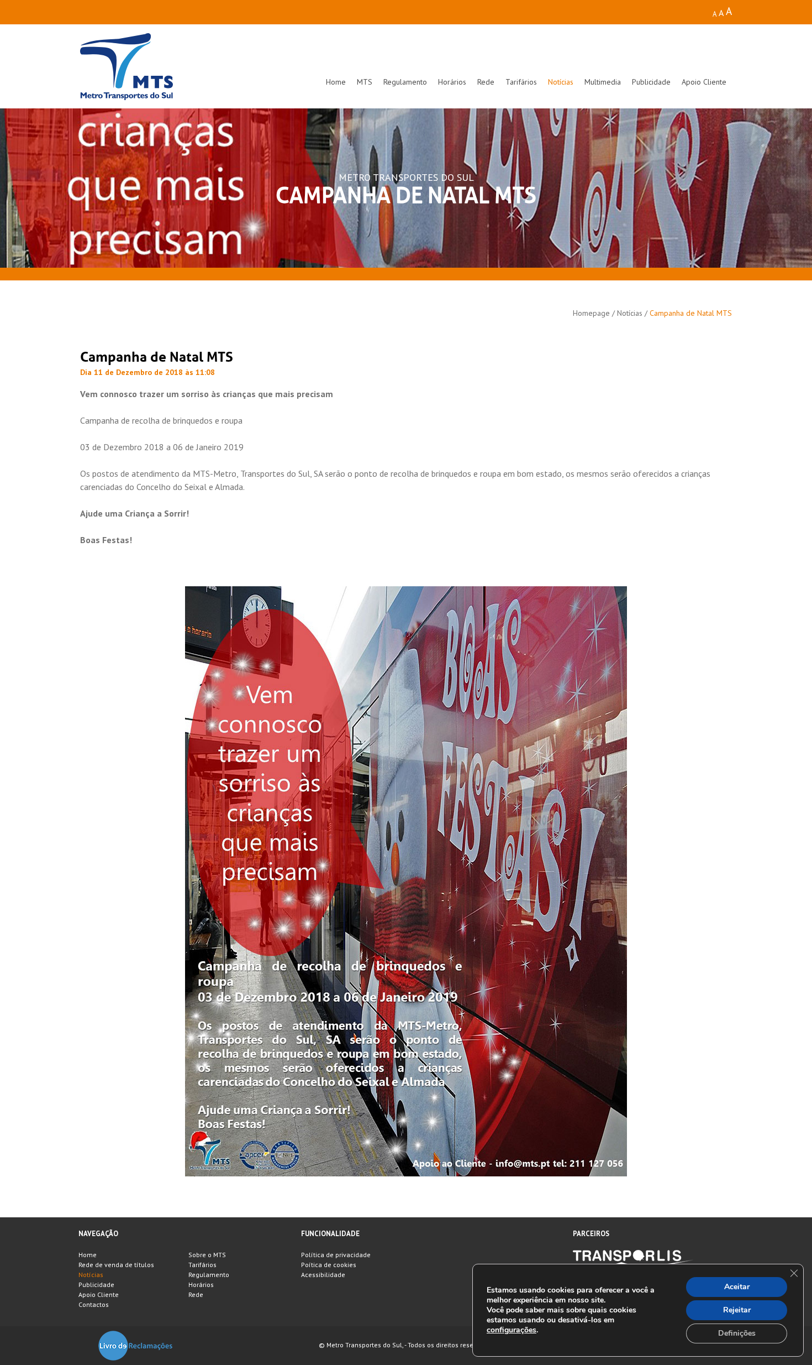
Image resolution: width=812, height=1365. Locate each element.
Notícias (560, 82)
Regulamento (405, 82)
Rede (485, 82)
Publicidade (651, 82)
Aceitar (737, 1286)
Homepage (591, 313)
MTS (364, 82)
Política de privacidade (336, 1255)
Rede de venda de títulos (116, 1264)
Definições (737, 1333)
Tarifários (521, 82)
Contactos (93, 1304)
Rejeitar (737, 1310)
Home (336, 82)
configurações (511, 1330)
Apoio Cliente (704, 82)
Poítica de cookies (328, 1264)
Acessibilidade (323, 1274)
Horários (452, 82)
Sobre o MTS (207, 1255)
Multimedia (602, 82)
